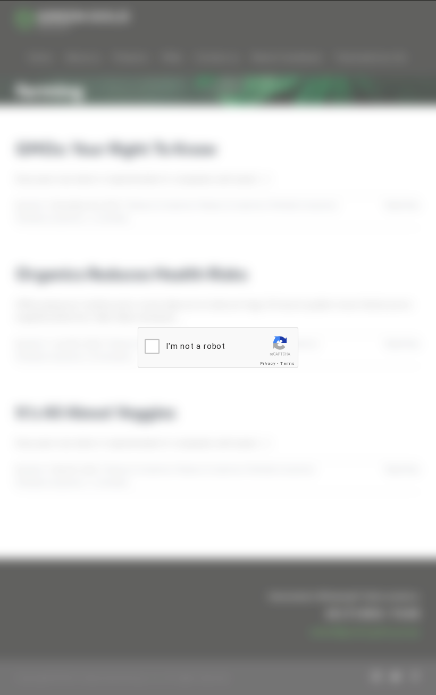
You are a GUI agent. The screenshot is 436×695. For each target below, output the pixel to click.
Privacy (268, 363)
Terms (287, 363)
